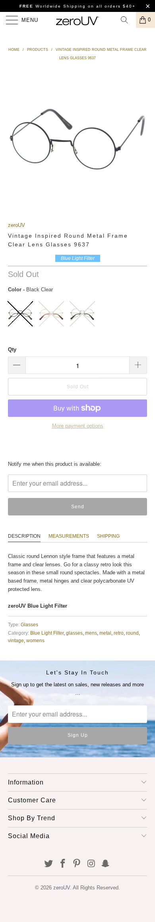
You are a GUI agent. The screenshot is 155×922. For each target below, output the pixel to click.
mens (91, 632)
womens (35, 640)
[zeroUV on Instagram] (91, 864)
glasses (74, 632)
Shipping (108, 536)
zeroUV (16, 225)
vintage (16, 640)
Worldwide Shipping (52, 6)
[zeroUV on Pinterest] (77, 864)
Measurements (68, 536)
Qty (12, 350)
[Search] (127, 19)
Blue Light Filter (47, 632)
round (132, 632)
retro (119, 632)
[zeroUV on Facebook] (63, 864)
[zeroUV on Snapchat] (106, 864)
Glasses (29, 624)
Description (24, 536)
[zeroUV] (77, 20)
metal (105, 632)
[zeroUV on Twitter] (49, 864)
